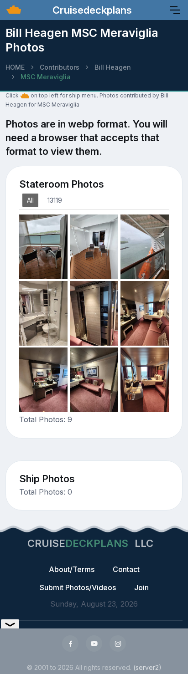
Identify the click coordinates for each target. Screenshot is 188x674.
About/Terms (71, 569)
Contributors (59, 67)
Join (141, 587)
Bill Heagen (112, 67)
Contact (126, 569)
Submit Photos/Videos (78, 587)
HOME (15, 67)
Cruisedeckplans (91, 10)
